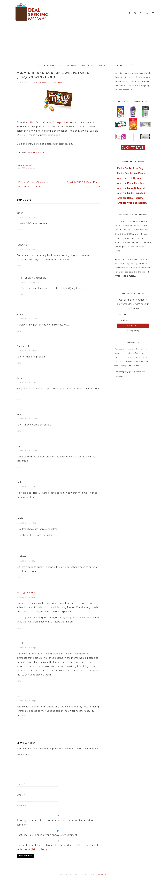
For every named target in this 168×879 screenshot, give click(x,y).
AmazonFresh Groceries (130, 178)
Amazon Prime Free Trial (131, 183)
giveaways (28, 165)
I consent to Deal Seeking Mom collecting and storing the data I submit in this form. (57, 847)
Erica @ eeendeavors (29, 592)
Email (21, 794)
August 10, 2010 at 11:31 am (27, 451)
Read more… (129, 275)
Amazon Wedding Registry (132, 202)
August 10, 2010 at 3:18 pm (27, 597)
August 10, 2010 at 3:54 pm (27, 648)
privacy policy (135, 372)
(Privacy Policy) (39, 849)
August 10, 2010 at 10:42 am (27, 350)
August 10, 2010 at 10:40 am (31, 282)
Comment (23, 754)
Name (21, 784)
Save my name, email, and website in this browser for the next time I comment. (56, 822)
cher (19, 446)
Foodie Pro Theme (102, 874)
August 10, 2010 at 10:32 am (27, 319)
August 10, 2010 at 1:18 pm (27, 561)
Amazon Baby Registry (130, 197)
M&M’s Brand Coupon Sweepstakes (48, 122)
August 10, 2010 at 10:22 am (27, 249)
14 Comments (58, 82)
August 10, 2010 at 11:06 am (27, 382)
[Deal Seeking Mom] (31, 21)
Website (21, 805)
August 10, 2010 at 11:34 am (27, 487)
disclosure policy (121, 372)
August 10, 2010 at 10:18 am (27, 217)
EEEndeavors (35, 152)
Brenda (21, 696)
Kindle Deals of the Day (130, 168)
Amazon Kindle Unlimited (131, 192)
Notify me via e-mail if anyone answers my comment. (47, 834)
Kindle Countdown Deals (131, 173)
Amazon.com (134, 366)
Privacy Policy (133, 330)
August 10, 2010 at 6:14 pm (27, 701)
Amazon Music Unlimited (131, 188)
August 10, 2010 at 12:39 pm (27, 523)
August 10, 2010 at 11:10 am (27, 419)
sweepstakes (30, 168)
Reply (19, 230)
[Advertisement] (84, 43)
